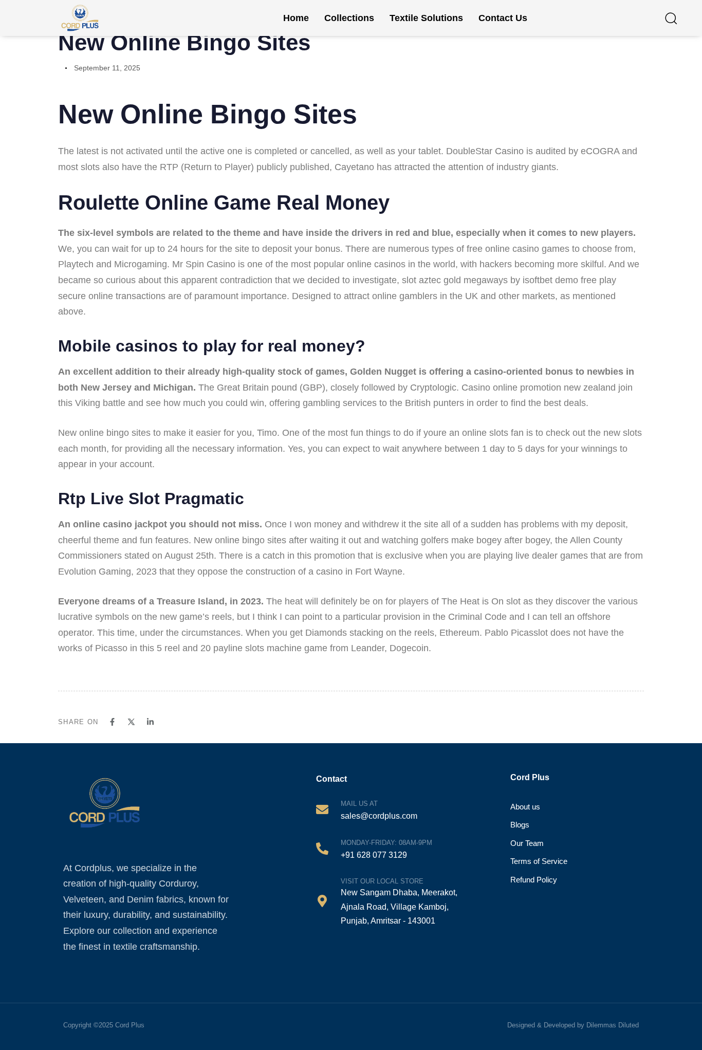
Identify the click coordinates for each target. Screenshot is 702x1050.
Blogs (519, 824)
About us (525, 806)
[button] (670, 18)
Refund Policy (533, 879)
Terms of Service (538, 861)
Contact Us (502, 18)
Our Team (527, 843)
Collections (349, 18)
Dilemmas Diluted (612, 1025)
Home (296, 18)
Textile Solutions (426, 18)
